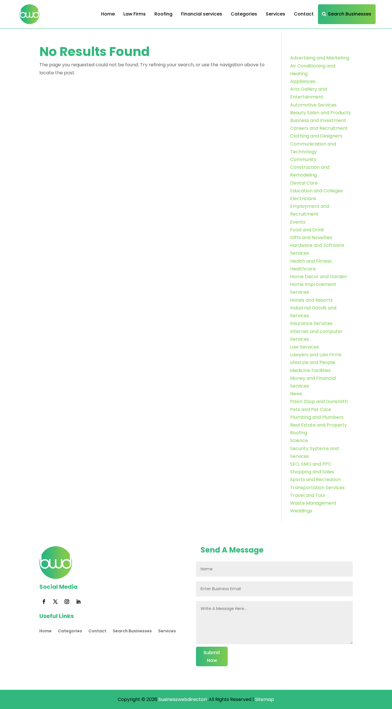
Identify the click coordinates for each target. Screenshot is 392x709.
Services (275, 14)
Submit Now (211, 656)
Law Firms (134, 14)
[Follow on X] (55, 601)
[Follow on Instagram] (66, 601)
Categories (244, 14)
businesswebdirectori (182, 699)
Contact (304, 14)
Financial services (201, 14)
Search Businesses (349, 14)
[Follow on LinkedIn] (78, 601)
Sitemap (264, 699)
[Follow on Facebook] (43, 601)
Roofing (163, 14)
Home (108, 14)
